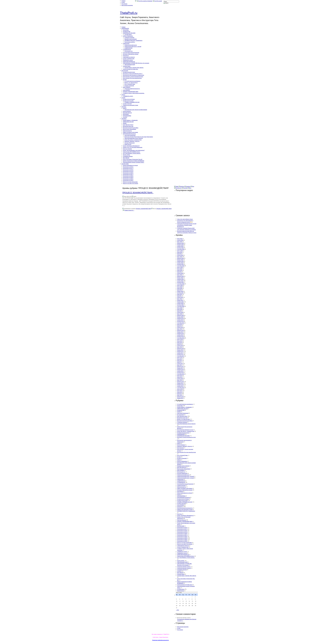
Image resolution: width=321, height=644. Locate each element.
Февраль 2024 (180, 258)
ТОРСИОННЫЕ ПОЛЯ (129, 64)
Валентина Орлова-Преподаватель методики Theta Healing (138, 136)
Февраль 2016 (180, 381)
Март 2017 (179, 365)
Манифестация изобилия (130, 39)
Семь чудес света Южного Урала (185, 219)
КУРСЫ (179, 459)
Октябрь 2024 (180, 247)
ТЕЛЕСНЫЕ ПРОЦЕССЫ (129, 61)
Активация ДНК (126, 31)
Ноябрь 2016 (180, 371)
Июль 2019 (179, 324)
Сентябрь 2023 (180, 265)
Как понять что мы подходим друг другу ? (132, 73)
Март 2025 (179, 241)
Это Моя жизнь (128, 34)
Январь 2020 (180, 317)
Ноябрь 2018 (180, 335)
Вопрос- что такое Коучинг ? (131, 82)
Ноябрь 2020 (180, 303)
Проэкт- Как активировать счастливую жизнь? (134, 150)
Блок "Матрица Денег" (128, 124)
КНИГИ (124, 108)
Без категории (180, 414)
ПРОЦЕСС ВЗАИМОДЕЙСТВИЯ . (137, 192)
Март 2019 (179, 329)
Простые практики (127, 148)
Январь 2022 (180, 291)
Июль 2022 (179, 286)
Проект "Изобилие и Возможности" (131, 145)
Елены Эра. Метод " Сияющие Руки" (133, 139)
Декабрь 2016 (180, 369)
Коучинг (125, 79)
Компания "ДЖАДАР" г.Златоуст (132, 141)
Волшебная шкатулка (128, 126)
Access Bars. (126, 30)
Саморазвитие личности (129, 57)
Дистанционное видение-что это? (185, 429)
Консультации (124, 70)
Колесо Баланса (127, 111)
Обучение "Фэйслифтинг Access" (130, 54)
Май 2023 (179, 271)
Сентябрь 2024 (180, 249)
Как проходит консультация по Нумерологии (133, 75)
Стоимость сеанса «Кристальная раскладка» (133, 93)
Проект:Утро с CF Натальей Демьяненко (132, 147)
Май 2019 (179, 326)
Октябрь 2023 (180, 264)
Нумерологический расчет (130, 45)
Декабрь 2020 (180, 301)
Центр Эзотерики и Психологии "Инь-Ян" (132, 159)
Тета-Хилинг (124, 3)
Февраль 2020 (180, 315)
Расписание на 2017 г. (128, 168)
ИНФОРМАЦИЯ (125, 28)
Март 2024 (179, 256)
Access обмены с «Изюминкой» (130, 120)
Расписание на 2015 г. (128, 166)
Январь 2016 (180, 383)
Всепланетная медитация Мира (130, 127)
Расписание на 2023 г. (128, 177)
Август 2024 (180, 250)
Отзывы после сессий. (128, 100)
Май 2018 (179, 344)
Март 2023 (179, 274)
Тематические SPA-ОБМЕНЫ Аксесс (131, 151)
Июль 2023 (179, 268)
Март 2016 (179, 380)
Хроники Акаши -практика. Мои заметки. (134, 67)
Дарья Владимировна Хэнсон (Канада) (133, 138)
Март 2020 (179, 314)
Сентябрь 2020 (180, 306)
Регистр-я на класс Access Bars (130, 182)
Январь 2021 (180, 300)
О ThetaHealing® (127, 49)
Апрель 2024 (180, 255)
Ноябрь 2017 (180, 353)
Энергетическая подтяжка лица (130, 69)
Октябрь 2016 (180, 372)
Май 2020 (179, 311)
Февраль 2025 (180, 243)
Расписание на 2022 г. (128, 176)
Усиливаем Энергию (128, 156)
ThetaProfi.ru (128, 12)
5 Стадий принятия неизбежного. (132, 81)
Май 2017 (179, 362)
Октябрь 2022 (180, 282)
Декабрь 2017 (180, 351)
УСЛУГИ (125, 117)
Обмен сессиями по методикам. (130, 132)
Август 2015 (180, 389)
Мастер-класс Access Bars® (129, 129)
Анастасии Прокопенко (130, 135)
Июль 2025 (179, 238)
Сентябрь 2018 (180, 338)
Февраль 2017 (180, 366)
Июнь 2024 (179, 252)
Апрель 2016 (180, 378)
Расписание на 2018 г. (129, 42)
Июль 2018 (179, 341)
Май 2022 (179, 289)
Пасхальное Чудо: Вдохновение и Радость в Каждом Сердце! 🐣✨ (185, 221)
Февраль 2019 (180, 330)
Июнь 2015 (179, 392)
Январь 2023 (180, 277)
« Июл (177, 610)
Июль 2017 (179, 359)
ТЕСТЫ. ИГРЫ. (126, 154)
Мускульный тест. (128, 51)
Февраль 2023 (180, 276)
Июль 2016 (179, 375)
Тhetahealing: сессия (128, 60)
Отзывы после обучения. (129, 99)
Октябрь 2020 (180, 304)
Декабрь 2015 (180, 384)
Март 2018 (179, 347)
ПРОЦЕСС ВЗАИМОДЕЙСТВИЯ (130, 91)
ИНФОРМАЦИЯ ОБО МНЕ (129, 33)
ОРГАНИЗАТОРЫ (127, 115)
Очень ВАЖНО (126, 90)
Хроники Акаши (126, 66)
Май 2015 (179, 393)
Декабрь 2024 (180, 244)
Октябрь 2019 (180, 321)
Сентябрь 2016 (180, 374)
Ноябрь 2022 (180, 280)
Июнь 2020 (179, 309)
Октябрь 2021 (180, 292)
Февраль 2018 (180, 348)
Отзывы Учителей (127, 103)
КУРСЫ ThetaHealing (128, 36)
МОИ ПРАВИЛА (126, 87)
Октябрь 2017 (180, 354)
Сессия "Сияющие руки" (128, 58)
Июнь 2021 (179, 294)
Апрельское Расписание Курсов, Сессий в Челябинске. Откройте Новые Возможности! (186, 225)
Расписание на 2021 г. (128, 174)
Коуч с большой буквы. (129, 84)
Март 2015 (179, 395)
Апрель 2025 (180, 240)
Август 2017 (180, 357)
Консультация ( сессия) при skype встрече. (133, 76)
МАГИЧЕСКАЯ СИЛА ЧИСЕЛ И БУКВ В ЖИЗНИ (135, 109)
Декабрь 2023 (180, 261)
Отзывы (123, 97)
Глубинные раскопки (129, 37)
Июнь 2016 (179, 377)
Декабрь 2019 (180, 318)
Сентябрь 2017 (180, 356)
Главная (123, 0)
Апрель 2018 (180, 345)
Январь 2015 (180, 398)
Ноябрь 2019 (180, 320)
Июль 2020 (179, 308)
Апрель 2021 (180, 297)
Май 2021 (179, 295)
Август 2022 (180, 285)
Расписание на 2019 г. (128, 171)
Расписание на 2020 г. (128, 173)
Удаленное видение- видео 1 (184, 566)
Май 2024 (179, 253)
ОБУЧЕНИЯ (126, 114)
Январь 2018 (180, 350)
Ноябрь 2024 (180, 246)
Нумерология (126, 43)
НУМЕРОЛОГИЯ (128, 48)
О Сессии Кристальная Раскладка (131, 52)
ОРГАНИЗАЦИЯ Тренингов (129, 133)
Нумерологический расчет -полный (185, 478)
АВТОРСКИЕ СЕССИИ (128, 121)
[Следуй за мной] (157, 1)
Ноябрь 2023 (180, 262)
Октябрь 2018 (180, 336)
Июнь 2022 (179, 288)
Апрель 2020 (180, 312)
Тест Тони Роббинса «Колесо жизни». (132, 153)
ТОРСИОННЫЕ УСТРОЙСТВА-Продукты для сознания (136, 63)
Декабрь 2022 (180, 279)
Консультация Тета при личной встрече (132, 78)
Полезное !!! (126, 55)
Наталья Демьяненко (129, 142)
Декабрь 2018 (180, 333)
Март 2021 (179, 298)
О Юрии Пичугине (181, 485)
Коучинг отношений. (129, 85)
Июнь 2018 (179, 342)
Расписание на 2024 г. (128, 179)
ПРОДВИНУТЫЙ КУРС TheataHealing (133, 40)
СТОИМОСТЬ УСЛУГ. (128, 96)
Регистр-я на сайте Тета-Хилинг (130, 183)
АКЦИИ (124, 123)
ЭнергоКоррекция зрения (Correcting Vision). (133, 162)
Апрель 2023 (180, 273)
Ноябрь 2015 (180, 386)
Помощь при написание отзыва (130, 105)
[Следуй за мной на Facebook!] (145, 1)
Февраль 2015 (180, 396)
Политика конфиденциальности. (132, 88)
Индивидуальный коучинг (129, 72)
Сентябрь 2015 (180, 387)
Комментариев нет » (129, 210)
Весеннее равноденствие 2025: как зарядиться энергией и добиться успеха (186, 231)
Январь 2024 (180, 259)
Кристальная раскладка (127, 5)
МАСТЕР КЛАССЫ (127, 112)
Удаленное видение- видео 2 (184, 568)
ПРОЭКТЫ (123, 118)
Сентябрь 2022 (180, 283)
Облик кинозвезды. (127, 130)
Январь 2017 (180, 368)
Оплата (123, 94)
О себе (123, 2)
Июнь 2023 (179, 270)
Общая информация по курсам (130, 165)
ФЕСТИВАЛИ (126, 157)
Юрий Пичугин (127, 144)
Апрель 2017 (180, 363)
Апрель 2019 (180, 327)
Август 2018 (180, 339)
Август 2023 (180, 267)
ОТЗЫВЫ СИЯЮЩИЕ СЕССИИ (131, 102)
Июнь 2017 (179, 360)
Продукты (123, 106)
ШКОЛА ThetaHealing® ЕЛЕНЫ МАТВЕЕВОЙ (133, 160)
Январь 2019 (180, 332)
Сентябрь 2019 (180, 323)
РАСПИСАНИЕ (125, 163)
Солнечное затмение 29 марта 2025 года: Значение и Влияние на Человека (186, 228)
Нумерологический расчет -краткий (132, 46)
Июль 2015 (179, 390)
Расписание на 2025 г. (128, 180)
